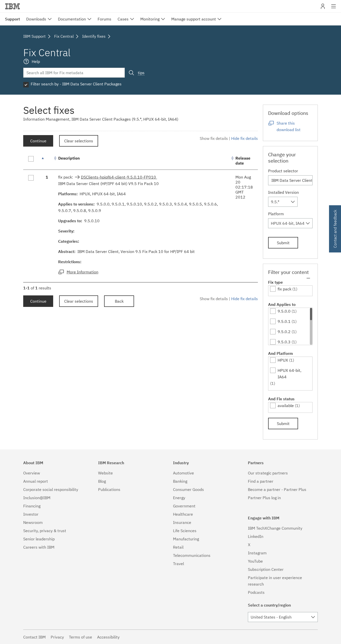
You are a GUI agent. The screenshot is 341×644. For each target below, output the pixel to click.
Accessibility (108, 637)
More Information (82, 271)
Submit (283, 242)
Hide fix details (244, 138)
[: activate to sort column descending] (47, 161)
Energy (179, 497)
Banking (180, 481)
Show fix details (214, 138)
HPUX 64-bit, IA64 (289, 373)
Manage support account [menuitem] (193, 18)
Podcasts (256, 592)
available (286, 405)
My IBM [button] (323, 8)
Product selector (283, 170)
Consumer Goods (188, 489)
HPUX (283, 360)
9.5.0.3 (284, 341)
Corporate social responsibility (50, 489)
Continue (38, 140)
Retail (178, 547)
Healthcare (183, 514)
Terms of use (80, 637)
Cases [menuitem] (123, 18)
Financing (31, 505)
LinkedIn (255, 536)
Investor (30, 514)
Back (119, 301)
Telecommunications (191, 555)
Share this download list (289, 126)
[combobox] (283, 202)
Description (69, 158)
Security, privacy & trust (44, 530)
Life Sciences (184, 530)
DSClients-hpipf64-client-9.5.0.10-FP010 (119, 177)
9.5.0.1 (284, 321)
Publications (109, 489)
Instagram (257, 552)
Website (105, 472)
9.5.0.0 (284, 311)
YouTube (255, 561)
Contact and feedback (335, 229)
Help (36, 61)
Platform (276, 213)
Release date (242, 161)
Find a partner (260, 481)
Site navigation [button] (333, 8)
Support (12, 18)
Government (184, 505)
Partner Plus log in (264, 497)
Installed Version (283, 192)
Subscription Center (266, 569)
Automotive (183, 472)
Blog (102, 481)
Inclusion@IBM (36, 497)
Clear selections (78, 140)
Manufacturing (186, 538)
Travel (178, 563)
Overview (31, 472)
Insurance (182, 522)
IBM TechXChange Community (275, 528)
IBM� (12, 6)
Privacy (57, 637)
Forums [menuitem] (104, 18)
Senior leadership (39, 538)
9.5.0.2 (284, 331)
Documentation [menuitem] (72, 18)
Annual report (35, 481)
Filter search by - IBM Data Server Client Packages (76, 83)
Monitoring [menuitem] (150, 18)
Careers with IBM (38, 547)
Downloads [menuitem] (36, 18)
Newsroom (33, 522)
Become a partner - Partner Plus (277, 489)
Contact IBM (34, 637)
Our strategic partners (268, 472)
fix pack (284, 288)
